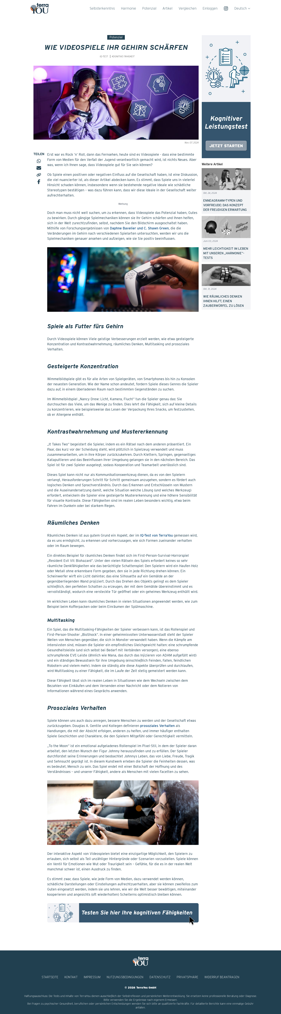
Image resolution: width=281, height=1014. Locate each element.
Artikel (167, 8)
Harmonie (128, 8)
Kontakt (71, 977)
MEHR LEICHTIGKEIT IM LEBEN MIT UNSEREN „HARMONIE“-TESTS (225, 253)
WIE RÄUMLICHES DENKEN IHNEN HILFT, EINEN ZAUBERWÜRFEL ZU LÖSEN (223, 301)
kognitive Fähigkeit (123, 56)
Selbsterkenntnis (102, 8)
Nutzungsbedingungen (125, 977)
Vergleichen (188, 8)
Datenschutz (160, 977)
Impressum (92, 977)
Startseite (50, 977)
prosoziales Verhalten (157, 726)
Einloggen (210, 8)
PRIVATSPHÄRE (187, 977)
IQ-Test (104, 56)
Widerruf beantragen (221, 977)
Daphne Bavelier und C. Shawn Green (139, 228)
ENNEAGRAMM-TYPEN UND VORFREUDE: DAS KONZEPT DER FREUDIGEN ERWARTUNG (225, 205)
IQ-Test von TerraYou (156, 535)
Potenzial (149, 8)
